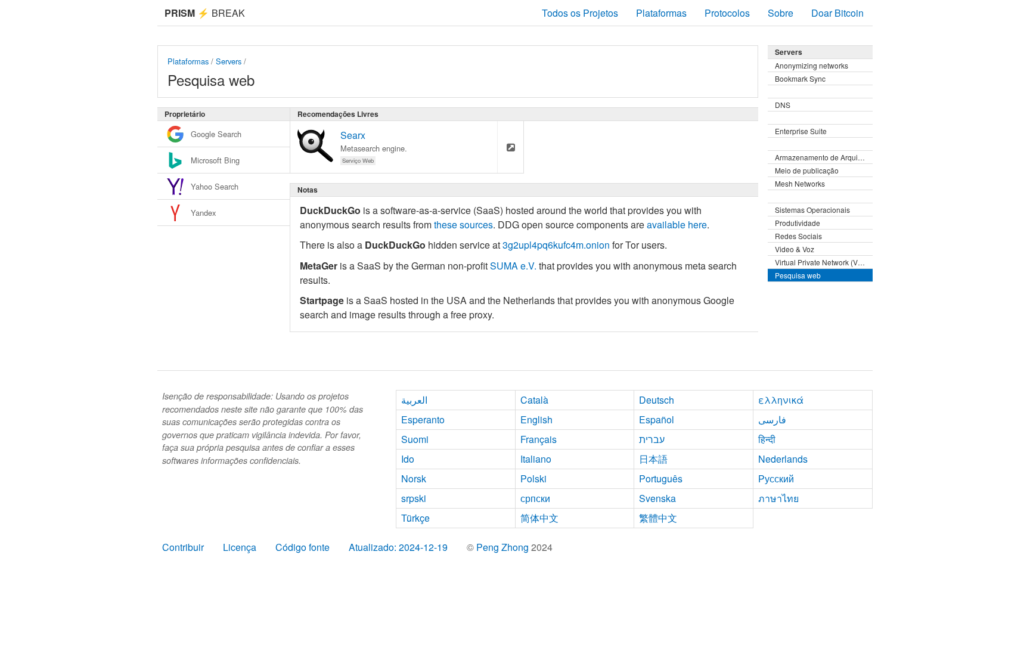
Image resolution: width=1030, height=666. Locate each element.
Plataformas (661, 13)
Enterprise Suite (801, 131)
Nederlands (783, 459)
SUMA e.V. (513, 265)
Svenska (657, 498)
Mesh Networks (800, 183)
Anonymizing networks (811, 65)
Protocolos (727, 13)
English (536, 419)
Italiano (535, 459)
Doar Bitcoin (837, 13)
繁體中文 (658, 518)
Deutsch (656, 400)
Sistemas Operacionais (812, 210)
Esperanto (423, 419)
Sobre (780, 13)
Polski (533, 478)
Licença (239, 547)
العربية (414, 400)
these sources (463, 224)
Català (534, 400)
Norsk (413, 478)
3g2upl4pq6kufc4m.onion (556, 245)
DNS (782, 105)
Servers (228, 61)
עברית (652, 439)
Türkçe (415, 518)
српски (535, 498)
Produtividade (797, 223)
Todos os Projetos (580, 13)
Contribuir (183, 547)
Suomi (415, 439)
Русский (776, 478)
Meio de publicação (807, 170)
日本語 (653, 459)
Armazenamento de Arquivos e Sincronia (824, 157)
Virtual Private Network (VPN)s (824, 262)
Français (538, 439)
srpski (413, 498)
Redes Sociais (798, 236)
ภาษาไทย (778, 498)
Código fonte (302, 547)
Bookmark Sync (800, 78)
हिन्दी (766, 439)
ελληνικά (780, 400)
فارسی (772, 419)
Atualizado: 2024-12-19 (398, 547)
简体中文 (539, 518)
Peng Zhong (503, 547)
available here (677, 224)
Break (205, 13)
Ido (407, 459)
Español (656, 419)
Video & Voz (794, 249)
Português (660, 478)
